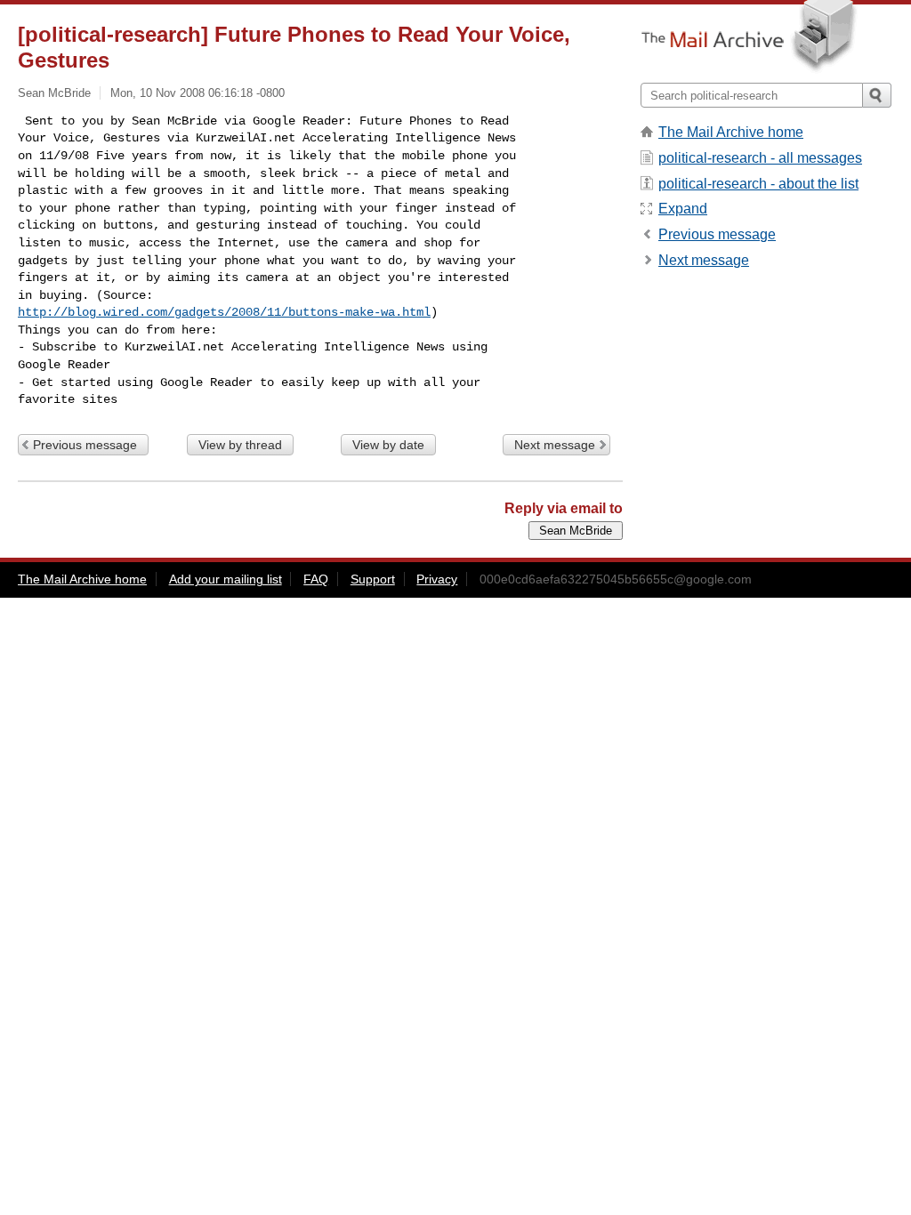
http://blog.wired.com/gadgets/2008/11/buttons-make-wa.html (224, 312)
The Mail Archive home (730, 132)
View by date (388, 445)
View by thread (240, 445)
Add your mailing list (225, 579)
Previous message (85, 445)
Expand (682, 208)
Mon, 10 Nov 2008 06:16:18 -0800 (197, 93)
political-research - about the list (758, 183)
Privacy (436, 579)
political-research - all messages (760, 157)
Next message (554, 445)
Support (373, 579)
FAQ (315, 579)
